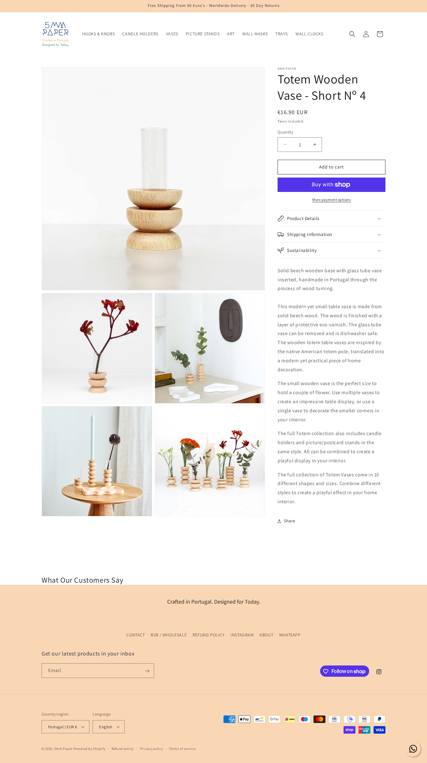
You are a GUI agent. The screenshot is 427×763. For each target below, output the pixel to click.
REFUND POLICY (209, 635)
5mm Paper (63, 748)
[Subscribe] (147, 671)
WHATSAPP (290, 635)
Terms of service (182, 748)
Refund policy (123, 748)
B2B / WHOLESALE (169, 635)
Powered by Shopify (89, 748)
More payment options (331, 199)
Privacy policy (151, 748)
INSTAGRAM (242, 635)
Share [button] (289, 521)
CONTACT (135, 635)
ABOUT (266, 635)
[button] (352, 34)
